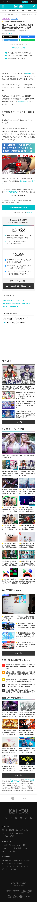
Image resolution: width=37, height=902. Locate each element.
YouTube (16, 818)
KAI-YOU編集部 (29, 780)
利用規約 (19, 863)
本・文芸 (4, 845)
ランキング (19, 830)
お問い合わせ (18, 860)
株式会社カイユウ (14, 780)
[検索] (34, 6)
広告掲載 (27, 860)
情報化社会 (12, 845)
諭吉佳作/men (23, 101)
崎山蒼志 (28, 73)
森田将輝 (4, 33)
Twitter (6, 818)
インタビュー (20, 833)
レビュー (11, 833)
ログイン (32, 2)
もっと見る (18, 422)
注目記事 (11, 830)
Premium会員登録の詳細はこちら (18, 286)
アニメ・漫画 (21, 845)
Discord (21, 818)
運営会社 (4, 869)
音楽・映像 (10, 14)
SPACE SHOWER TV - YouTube (13, 300)
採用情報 (13, 869)
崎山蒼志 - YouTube (9, 306)
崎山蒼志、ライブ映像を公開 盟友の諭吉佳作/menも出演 (18, 26)
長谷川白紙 (23, 181)
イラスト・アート (7, 848)
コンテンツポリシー (16, 781)
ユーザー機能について (8, 863)
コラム (26, 830)
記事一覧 (4, 830)
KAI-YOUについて (7, 860)
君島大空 (22, 322)
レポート (4, 833)
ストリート (5, 851)
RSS (31, 818)
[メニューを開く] (3, 6)
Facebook (11, 818)
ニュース (17, 14)
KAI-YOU (4, 14)
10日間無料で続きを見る (18, 208)
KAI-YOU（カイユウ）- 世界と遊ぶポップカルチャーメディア (18, 6)
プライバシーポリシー (8, 866)
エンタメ (13, 851)
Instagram (26, 818)
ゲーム (25, 848)
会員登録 (24, 2)
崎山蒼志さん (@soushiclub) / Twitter (15, 303)
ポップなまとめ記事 (8, 836)
